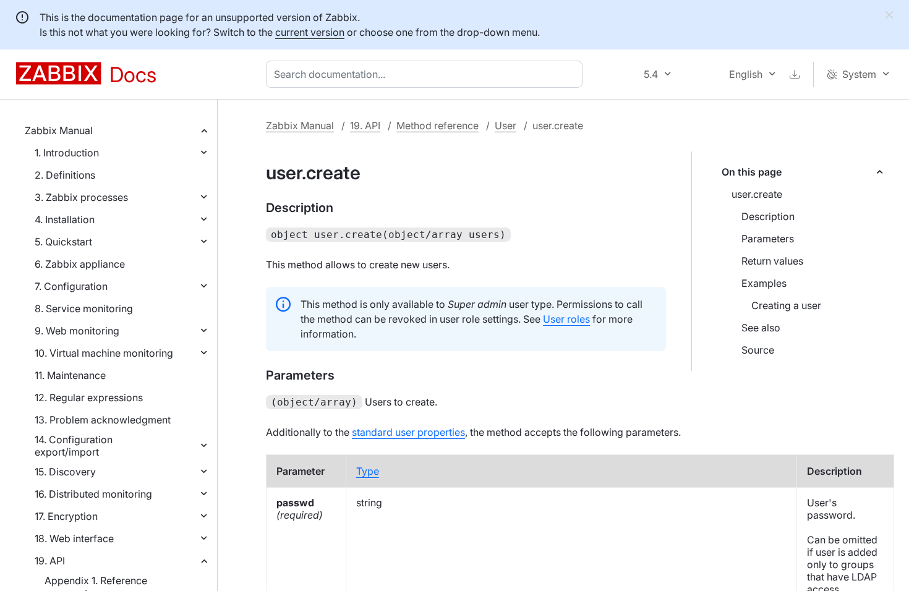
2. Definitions (65, 175)
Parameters (767, 238)
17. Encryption (66, 516)
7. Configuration (71, 286)
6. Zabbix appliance (80, 264)
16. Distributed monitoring (93, 494)
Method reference (437, 125)
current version (309, 32)
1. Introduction (67, 153)
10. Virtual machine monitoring (104, 353)
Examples (764, 283)
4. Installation (65, 219)
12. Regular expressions (89, 397)
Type (367, 471)
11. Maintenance (70, 375)
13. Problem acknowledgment (103, 420)
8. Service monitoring (84, 308)
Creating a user (786, 305)
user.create (757, 194)
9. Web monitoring (77, 331)
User (505, 125)
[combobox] (426, 74)
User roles (566, 319)
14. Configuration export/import (74, 445)
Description (768, 216)
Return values (772, 261)
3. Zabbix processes (81, 197)
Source (757, 350)
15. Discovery (65, 472)
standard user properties (408, 432)
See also (760, 327)
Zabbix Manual (59, 130)
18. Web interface (74, 538)
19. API (50, 561)
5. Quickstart (63, 242)
